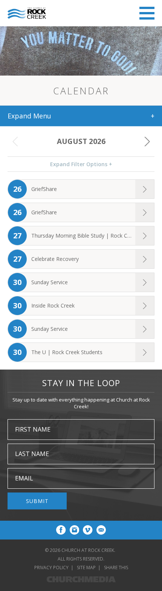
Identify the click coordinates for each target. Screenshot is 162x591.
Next (146, 141)
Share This (116, 567)
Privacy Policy (51, 567)
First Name (32, 429)
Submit (37, 501)
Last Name (32, 454)
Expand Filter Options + (81, 164)
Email (24, 478)
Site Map (86, 567)
